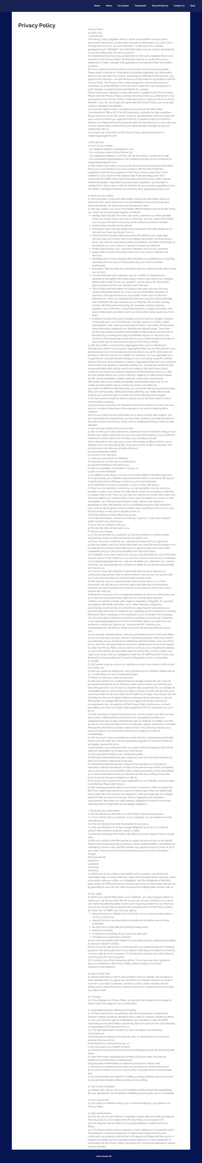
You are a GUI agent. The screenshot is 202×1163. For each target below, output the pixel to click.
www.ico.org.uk (104, 115)
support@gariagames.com (102, 135)
